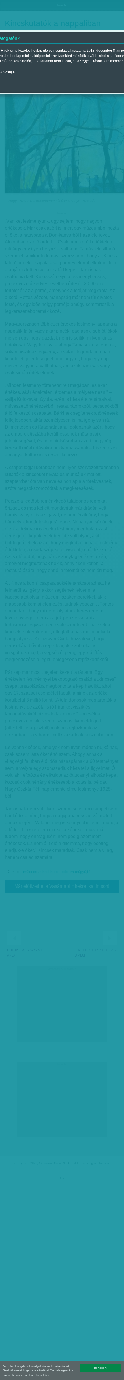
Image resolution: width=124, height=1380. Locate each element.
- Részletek (42, 1375)
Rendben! (100, 1367)
